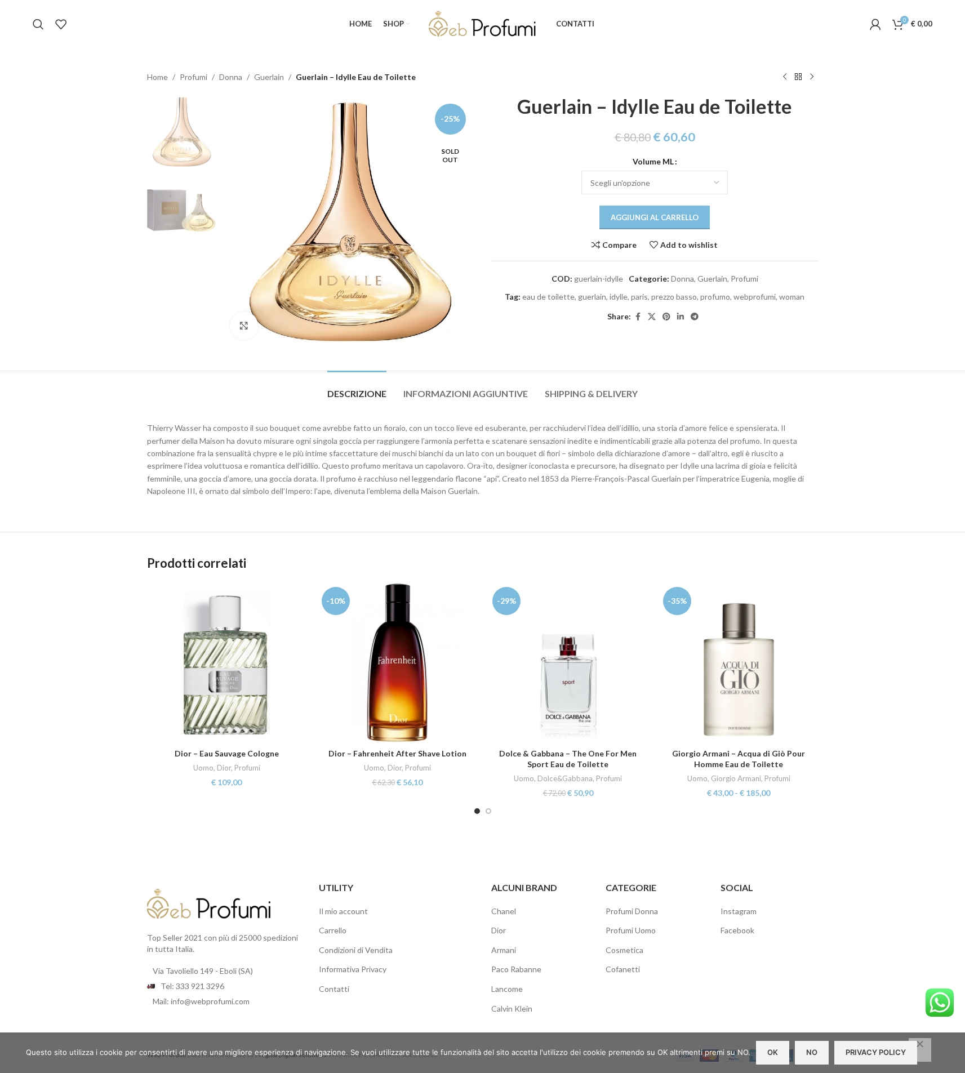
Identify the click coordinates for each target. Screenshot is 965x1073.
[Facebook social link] (637, 316)
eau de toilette (548, 296)
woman (791, 296)
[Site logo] (482, 23)
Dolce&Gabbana (565, 778)
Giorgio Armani (736, 778)
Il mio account (343, 911)
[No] (920, 1050)
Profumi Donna (632, 911)
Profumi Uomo (631, 930)
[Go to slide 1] (477, 811)
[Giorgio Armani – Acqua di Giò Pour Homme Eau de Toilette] (739, 662)
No (811, 1052)
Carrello (332, 930)
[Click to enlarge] (244, 325)
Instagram (739, 911)
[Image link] (209, 903)
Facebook (737, 930)
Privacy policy (876, 1052)
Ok (772, 1052)
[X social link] (651, 316)
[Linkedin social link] (680, 316)
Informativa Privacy (352, 969)
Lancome (507, 989)
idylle (619, 296)
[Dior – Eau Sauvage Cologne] (226, 662)
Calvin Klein (511, 1008)
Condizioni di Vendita (356, 950)
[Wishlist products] (61, 24)
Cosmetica (624, 950)
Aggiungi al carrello (655, 217)
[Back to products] (798, 77)
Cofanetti (623, 969)
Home (157, 77)
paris (639, 296)
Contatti (334, 989)
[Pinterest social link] (666, 316)
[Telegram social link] (694, 316)
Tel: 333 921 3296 (192, 986)
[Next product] (812, 77)
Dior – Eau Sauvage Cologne (227, 753)
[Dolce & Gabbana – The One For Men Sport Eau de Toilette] (568, 662)
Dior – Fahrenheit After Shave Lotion (397, 753)
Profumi (193, 77)
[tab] (356, 388)
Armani (503, 950)
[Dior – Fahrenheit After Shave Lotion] (397, 662)
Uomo (203, 767)
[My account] (875, 24)
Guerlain (269, 77)
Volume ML (653, 161)
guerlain (592, 296)
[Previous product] (784, 77)
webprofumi (754, 296)
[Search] (38, 24)
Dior (224, 767)
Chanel (503, 911)
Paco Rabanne (516, 969)
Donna (230, 77)
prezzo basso (674, 296)
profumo (715, 296)
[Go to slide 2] (488, 811)
